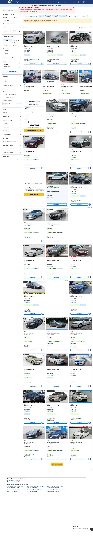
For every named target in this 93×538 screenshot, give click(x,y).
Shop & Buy (56, 2)
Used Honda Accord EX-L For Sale (15, 486)
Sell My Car (48, 2)
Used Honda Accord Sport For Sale (35, 486)
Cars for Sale (41, 2)
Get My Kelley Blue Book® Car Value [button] (34, 122)
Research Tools (64, 2)
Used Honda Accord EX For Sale (34, 490)
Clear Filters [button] (35, 16)
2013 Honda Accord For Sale (13, 480)
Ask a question (34, 194)
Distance (5, 17)
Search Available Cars (34, 130)
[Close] (87, 526)
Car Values (33, 2)
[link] (27, 55)
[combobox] (12, 10)
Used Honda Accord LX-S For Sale (55, 486)
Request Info (33, 63)
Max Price (14, 42)
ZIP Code (15, 17)
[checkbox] (6, 51)
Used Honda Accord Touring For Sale (56, 490)
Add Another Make (12, 71)
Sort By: (78, 28)
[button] (78, 2)
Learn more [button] (18, 103)
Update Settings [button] (38, 127)
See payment (26, 52)
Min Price (5, 42)
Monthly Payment (28, 107)
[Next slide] (89, 82)
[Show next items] (89, 16)
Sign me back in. (33, 11)
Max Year (15, 30)
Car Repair (72, 2)
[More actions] (43, 64)
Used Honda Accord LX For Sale (14, 490)
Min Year (5, 30)
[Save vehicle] (44, 32)
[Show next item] (65, 178)
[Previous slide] (25, 82)
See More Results (57, 464)
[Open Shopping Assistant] (91, 529)
